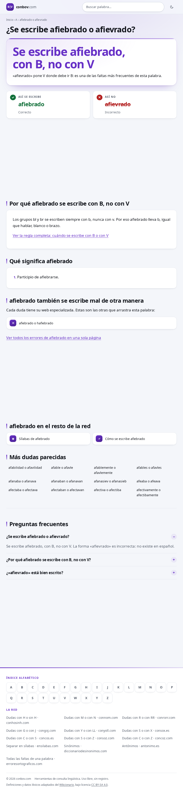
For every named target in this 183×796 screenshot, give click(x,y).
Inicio (9, 20)
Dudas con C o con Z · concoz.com (147, 738)
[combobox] (123, 7)
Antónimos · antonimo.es (140, 746)
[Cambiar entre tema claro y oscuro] (172, 7)
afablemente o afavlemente (105, 470)
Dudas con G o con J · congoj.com (31, 730)
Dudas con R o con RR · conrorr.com (148, 717)
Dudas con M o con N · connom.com (91, 717)
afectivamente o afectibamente (148, 492)
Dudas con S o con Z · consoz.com (89, 738)
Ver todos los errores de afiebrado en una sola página (53, 337)
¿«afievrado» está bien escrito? (34, 572)
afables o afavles (149, 467)
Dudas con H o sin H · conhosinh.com (22, 720)
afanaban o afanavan (67, 481)
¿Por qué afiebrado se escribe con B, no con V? (48, 559)
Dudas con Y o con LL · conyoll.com (90, 730)
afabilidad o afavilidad (25, 467)
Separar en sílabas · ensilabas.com (32, 746)
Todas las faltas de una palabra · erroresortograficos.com (30, 761)
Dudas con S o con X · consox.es (145, 730)
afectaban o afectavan (67, 490)
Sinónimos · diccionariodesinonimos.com (85, 748)
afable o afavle (62, 467)
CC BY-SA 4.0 (99, 785)
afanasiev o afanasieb (110, 481)
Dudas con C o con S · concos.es (30, 738)
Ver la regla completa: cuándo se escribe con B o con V (60, 235)
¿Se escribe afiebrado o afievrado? (37, 536)
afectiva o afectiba (107, 490)
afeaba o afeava (148, 481)
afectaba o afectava (22, 490)
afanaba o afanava (22, 481)
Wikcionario (66, 785)
